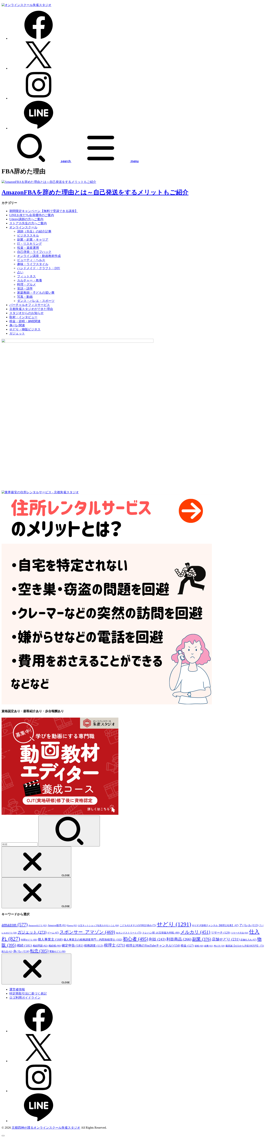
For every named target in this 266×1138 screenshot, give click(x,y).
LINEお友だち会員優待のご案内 (31, 215)
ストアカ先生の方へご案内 (28, 223)
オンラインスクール (23, 227)
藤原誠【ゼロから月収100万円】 (244, 945)
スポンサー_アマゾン (87, 932)
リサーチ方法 (239, 933)
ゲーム (53, 933)
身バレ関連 (17, 325)
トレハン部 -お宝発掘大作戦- (161, 932)
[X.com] (38, 68)
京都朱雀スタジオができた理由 (31, 309)
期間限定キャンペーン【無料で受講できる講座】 (43, 211)
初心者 (135, 938)
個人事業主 (50, 939)
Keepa (72, 925)
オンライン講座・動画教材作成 (39, 256)
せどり (174, 924)
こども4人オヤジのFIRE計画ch (138, 925)
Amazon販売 (57, 925)
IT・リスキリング (29, 243)
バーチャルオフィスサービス (29, 305)
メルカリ (195, 932)
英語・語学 (25, 288)
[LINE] (38, 128)
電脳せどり (57, 951)
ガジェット (17, 333)
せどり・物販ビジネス (25, 329)
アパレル (248, 925)
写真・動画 (25, 296)
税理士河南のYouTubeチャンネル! (153, 945)
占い (20, 272)
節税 (199, 946)
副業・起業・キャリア (32, 239)
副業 (201, 939)
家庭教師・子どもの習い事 (36, 292)
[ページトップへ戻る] (3, 1135)
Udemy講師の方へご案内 (26, 219)
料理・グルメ (26, 284)
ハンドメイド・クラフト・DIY (38, 268)
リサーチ (220, 932)
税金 (187, 945)
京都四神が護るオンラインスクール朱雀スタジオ (46, 1127)
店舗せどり (226, 939)
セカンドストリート (128, 932)
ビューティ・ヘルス (31, 260)
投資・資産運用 (28, 247)
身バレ (21, 951)
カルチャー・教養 (29, 280)
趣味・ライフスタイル (32, 264)
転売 (39, 951)
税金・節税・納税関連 (25, 321)
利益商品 (178, 939)
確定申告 (72, 945)
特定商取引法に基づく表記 (28, 993)
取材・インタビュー (23, 317)
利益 (157, 939)
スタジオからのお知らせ (26, 313)
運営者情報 (17, 989)
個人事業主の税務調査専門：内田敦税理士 (92, 939)
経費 (208, 946)
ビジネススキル (28, 235)
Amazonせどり (37, 925)
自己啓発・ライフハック (34, 251)
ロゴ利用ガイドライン (25, 997)
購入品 (7, 951)
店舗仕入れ (248, 940)
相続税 (54, 945)
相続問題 (40, 945)
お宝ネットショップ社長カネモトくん (98, 925)
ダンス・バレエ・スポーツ (36, 300)
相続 (24, 945)
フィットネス (26, 276)
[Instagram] (38, 98)
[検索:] (20, 844)
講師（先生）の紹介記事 (34, 231)
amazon (15, 924)
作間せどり (29, 940)
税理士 (114, 945)
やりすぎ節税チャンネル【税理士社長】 (215, 925)
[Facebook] (38, 38)
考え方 (219, 946)
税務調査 (93, 945)
